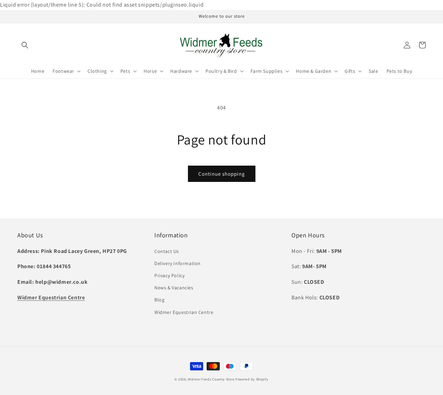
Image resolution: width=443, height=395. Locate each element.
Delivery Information (177, 263)
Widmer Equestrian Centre (183, 312)
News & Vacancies (173, 287)
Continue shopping (221, 173)
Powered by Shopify (252, 379)
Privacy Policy (169, 275)
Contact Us (166, 251)
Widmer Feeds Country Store (211, 379)
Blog (159, 300)
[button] (25, 45)
